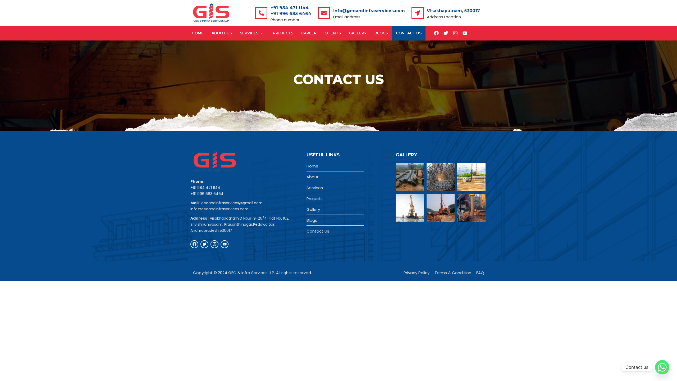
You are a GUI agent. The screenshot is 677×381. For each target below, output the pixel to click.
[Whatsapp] (662, 367)
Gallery (358, 33)
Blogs (381, 33)
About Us (222, 33)
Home (198, 33)
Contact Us (409, 33)
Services (249, 33)
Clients (332, 33)
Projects (283, 33)
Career (309, 33)
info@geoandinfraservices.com (369, 10)
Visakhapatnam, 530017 (453, 10)
